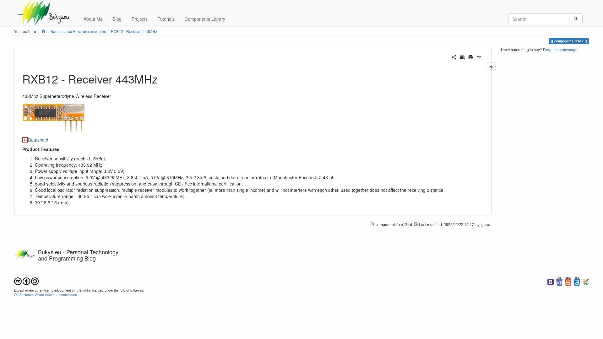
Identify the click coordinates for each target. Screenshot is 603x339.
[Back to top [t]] (491, 67)
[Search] (576, 18)
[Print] (470, 56)
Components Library (205, 19)
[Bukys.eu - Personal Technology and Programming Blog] (44, 8)
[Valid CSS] (577, 281)
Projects (140, 19)
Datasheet (38, 140)
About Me (93, 19)
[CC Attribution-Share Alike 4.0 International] (26, 280)
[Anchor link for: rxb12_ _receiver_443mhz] (163, 78)
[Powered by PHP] (559, 281)
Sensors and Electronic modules (78, 31)
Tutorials (166, 19)
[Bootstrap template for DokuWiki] (550, 281)
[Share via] (454, 56)
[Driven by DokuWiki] (586, 281)
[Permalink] (479, 56)
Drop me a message (560, 49)
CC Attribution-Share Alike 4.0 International (45, 294)
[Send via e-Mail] (462, 56)
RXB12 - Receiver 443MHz (134, 31)
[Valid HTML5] (568, 281)
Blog (117, 19)
